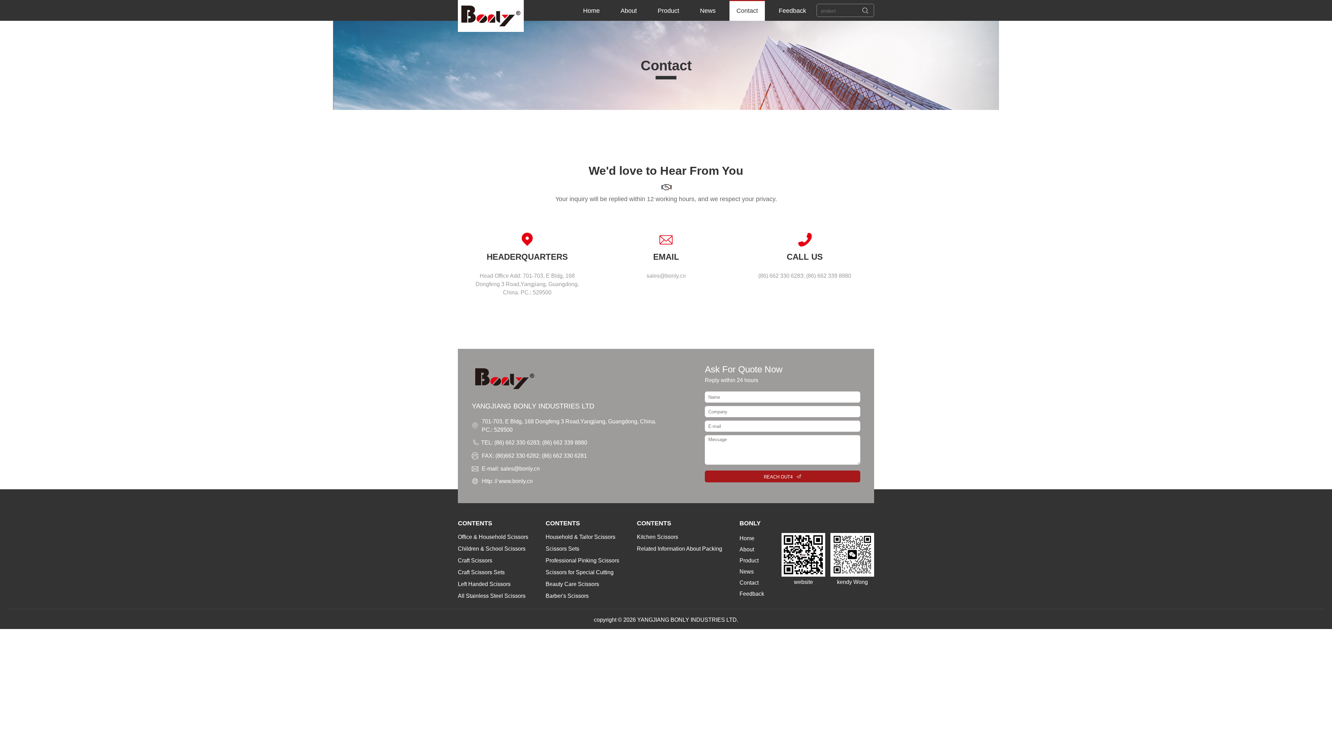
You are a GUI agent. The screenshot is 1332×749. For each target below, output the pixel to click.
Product (668, 10)
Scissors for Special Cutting (580, 572)
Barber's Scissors (567, 596)
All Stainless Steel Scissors (492, 596)
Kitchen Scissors (657, 537)
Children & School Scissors (492, 549)
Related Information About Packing (679, 549)
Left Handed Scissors (484, 584)
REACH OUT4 (778, 477)
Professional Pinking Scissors (582, 560)
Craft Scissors (475, 560)
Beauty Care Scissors (572, 584)
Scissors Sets (562, 549)
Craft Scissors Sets (481, 572)
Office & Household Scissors (493, 537)
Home (591, 10)
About (629, 10)
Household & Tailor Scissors (580, 537)
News (708, 10)
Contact (747, 10)
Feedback (792, 10)
